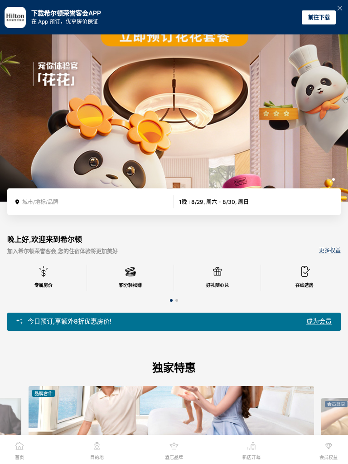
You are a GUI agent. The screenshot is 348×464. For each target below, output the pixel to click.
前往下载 (319, 17)
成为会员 (319, 321)
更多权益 (330, 250)
